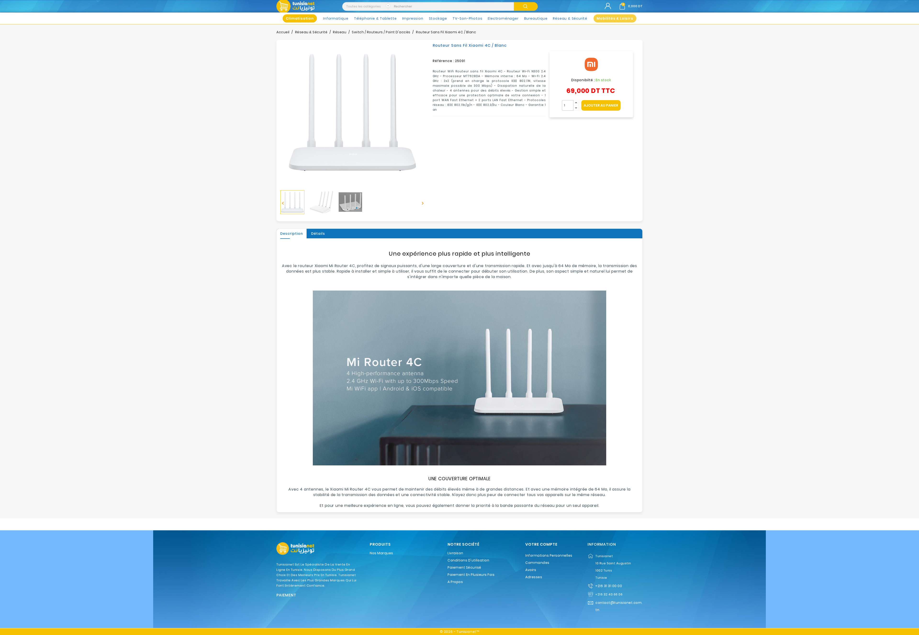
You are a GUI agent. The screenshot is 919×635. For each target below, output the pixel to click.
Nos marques (381, 553)
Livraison (455, 553)
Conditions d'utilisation (468, 560)
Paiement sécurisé (464, 567)
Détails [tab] (318, 233)
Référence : (443, 60)
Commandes (537, 562)
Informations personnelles (548, 555)
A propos (455, 581)
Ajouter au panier (601, 105)
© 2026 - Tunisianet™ (459, 631)
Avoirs (530, 569)
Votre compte (541, 544)
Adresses (533, 577)
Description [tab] (291, 233)
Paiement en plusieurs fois (471, 574)
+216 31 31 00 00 (608, 586)
